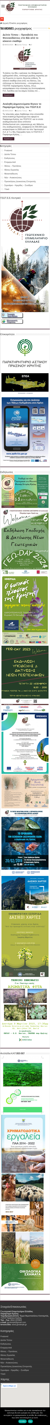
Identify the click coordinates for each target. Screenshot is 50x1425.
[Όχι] (47, 1416)
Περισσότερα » (8, 95)
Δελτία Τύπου (22, 45)
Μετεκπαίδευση (11, 174)
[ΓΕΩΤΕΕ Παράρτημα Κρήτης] (25, 7)
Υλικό (6, 189)
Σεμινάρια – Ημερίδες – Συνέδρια (18, 185)
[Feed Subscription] (49, 28)
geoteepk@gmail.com (16, 1322)
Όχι (30, 1421)
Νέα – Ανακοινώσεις (13, 178)
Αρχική (5, 23)
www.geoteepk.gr (19, 1325)
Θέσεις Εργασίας (11, 170)
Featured (8, 150)
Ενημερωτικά (10, 162)
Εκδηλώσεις (9, 158)
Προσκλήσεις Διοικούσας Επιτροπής (20, 181)
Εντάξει (22, 1421)
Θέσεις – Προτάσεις (12, 166)
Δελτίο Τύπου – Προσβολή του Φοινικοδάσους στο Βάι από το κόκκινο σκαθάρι (20, 37)
